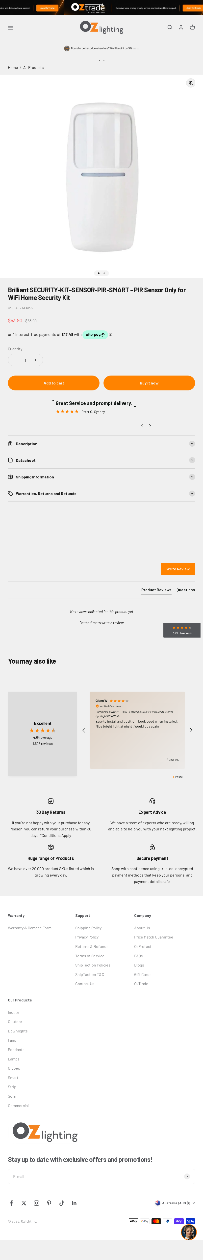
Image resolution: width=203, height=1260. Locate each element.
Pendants (16, 1049)
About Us (142, 927)
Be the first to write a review (101, 622)
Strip (12, 1086)
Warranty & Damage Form (29, 927)
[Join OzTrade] (101, 7)
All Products (33, 67)
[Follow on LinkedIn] (74, 1203)
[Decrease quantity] (15, 360)
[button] (101, 622)
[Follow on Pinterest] (49, 1203)
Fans (12, 1040)
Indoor (13, 1012)
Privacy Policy (87, 937)
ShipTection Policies (92, 965)
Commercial (18, 1105)
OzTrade (141, 983)
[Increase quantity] (35, 360)
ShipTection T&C (89, 974)
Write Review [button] (178, 568)
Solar (12, 1096)
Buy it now (149, 383)
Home (13, 67)
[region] (137, 730)
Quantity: (16, 348)
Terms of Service (89, 955)
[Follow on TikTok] (61, 1203)
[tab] (156, 590)
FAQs (138, 955)
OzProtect (143, 946)
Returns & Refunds (91, 946)
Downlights (18, 1030)
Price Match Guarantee (153, 937)
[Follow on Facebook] (11, 1203)
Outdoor (15, 1021)
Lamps (14, 1058)
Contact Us (84, 983)
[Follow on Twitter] (24, 1203)
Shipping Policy (88, 927)
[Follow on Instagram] (36, 1203)
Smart (13, 1077)
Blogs (139, 965)
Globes (14, 1068)
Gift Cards (143, 974)
